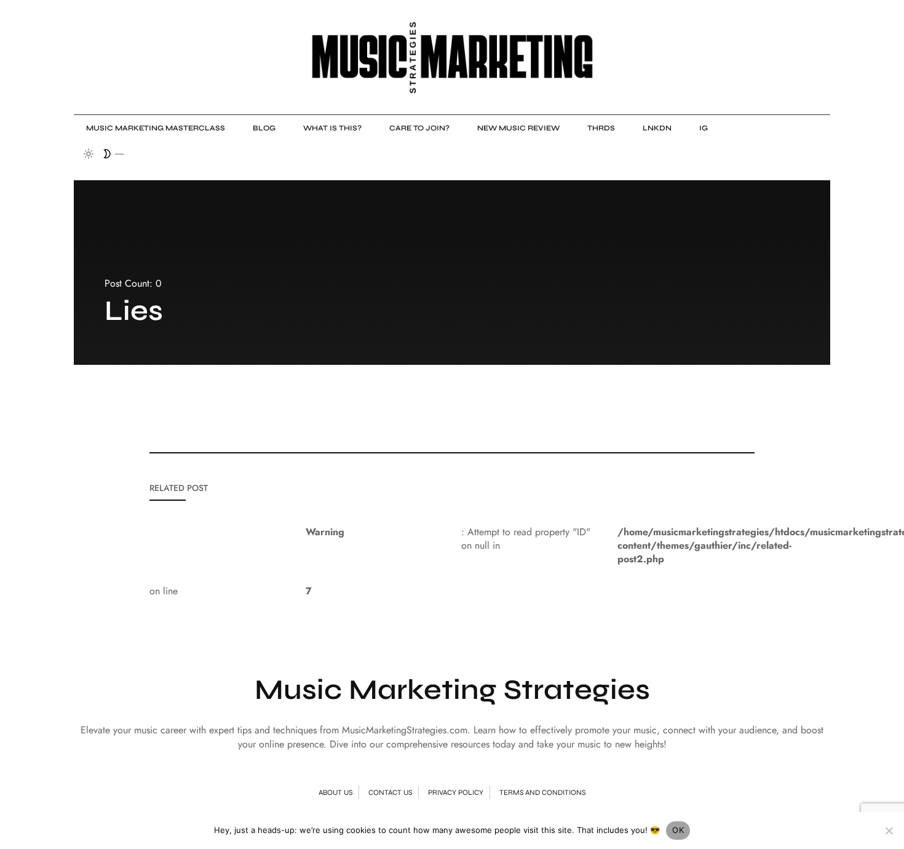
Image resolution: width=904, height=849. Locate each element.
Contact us (390, 792)
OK (678, 830)
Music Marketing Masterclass (155, 128)
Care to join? (419, 128)
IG (703, 128)
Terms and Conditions (542, 792)
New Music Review (518, 128)
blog (264, 128)
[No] (888, 830)
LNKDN (657, 128)
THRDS (601, 128)
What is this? (332, 128)
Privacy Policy (455, 792)
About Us (335, 792)
